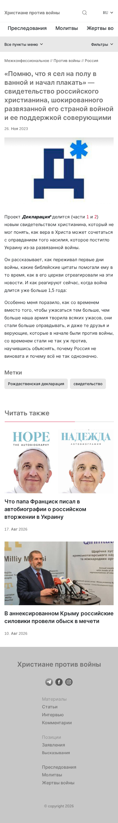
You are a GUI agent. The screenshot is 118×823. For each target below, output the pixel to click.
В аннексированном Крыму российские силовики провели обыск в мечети (59, 617)
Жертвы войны (58, 782)
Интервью (53, 714)
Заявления (53, 745)
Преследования (27, 28)
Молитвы (66, 28)
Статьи (50, 706)
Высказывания (56, 752)
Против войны (67, 60)
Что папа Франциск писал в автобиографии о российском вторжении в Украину (45, 509)
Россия (91, 60)
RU (105, 12)
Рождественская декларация (36, 383)
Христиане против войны (32, 12)
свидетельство (88, 383)
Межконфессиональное (26, 60)
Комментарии (57, 722)
